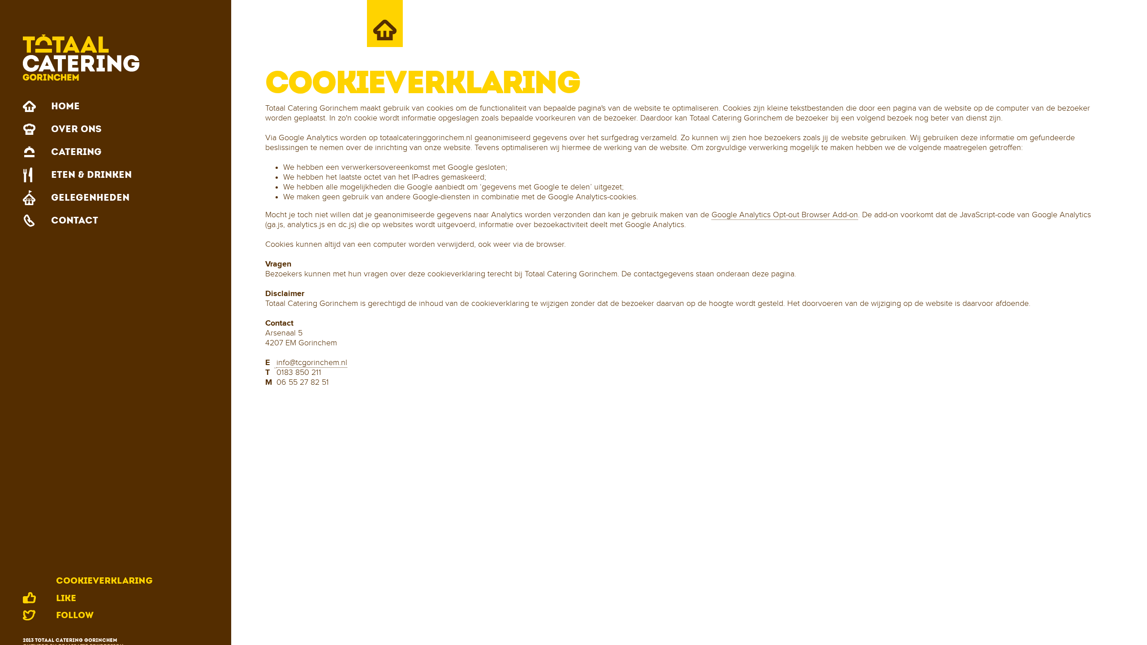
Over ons (76, 129)
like (66, 598)
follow (75, 615)
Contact (74, 220)
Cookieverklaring (104, 580)
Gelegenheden (90, 197)
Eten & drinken (91, 175)
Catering (76, 152)
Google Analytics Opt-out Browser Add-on (784, 214)
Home (65, 106)
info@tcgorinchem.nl (311, 362)
